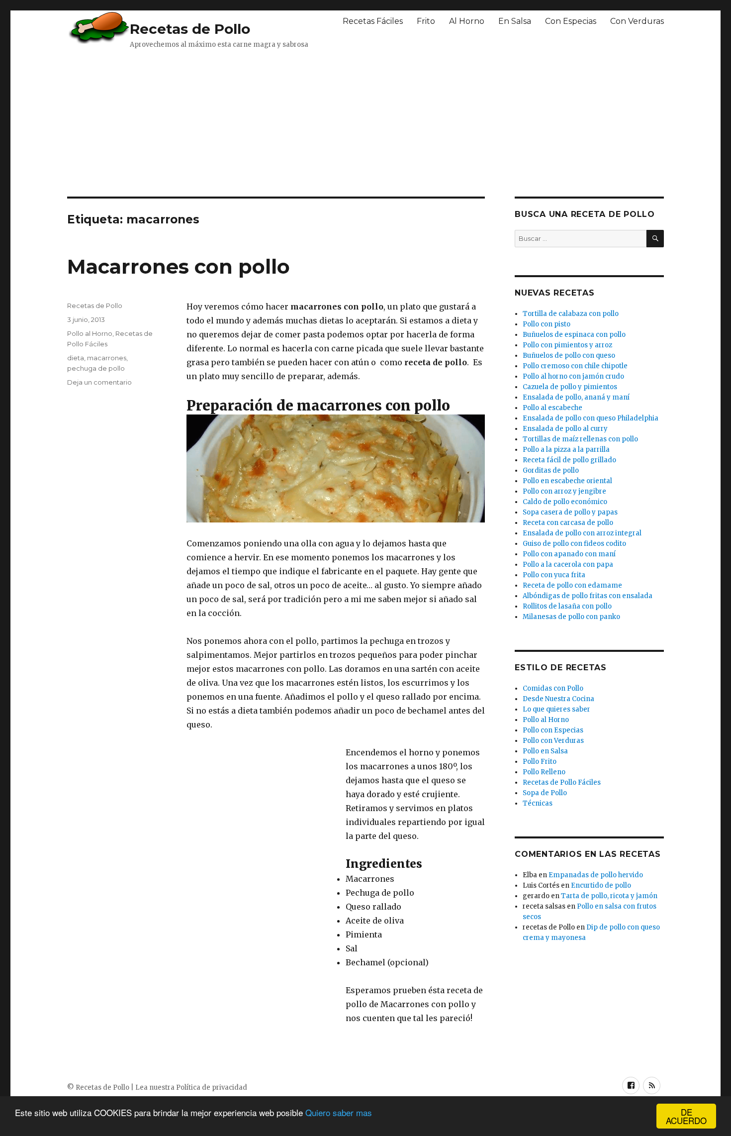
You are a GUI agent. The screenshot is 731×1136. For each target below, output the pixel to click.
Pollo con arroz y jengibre (564, 491)
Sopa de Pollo (545, 793)
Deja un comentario (99, 382)
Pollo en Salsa (545, 751)
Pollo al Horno (89, 333)
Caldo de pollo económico (565, 502)
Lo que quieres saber (556, 709)
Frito (426, 21)
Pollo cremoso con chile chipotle (575, 366)
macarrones (106, 358)
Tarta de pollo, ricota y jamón (609, 896)
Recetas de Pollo (190, 28)
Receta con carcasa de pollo (568, 522)
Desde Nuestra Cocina (558, 699)
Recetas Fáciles (373, 21)
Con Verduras (637, 21)
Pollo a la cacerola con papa (568, 564)
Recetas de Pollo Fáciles (562, 782)
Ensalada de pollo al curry (565, 428)
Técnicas (537, 803)
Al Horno (466, 21)
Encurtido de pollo (601, 885)
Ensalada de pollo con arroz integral (582, 533)
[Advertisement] (308, 122)
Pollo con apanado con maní (569, 554)
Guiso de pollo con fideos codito (574, 543)
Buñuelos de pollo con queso (569, 355)
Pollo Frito (539, 761)
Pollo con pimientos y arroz (567, 345)
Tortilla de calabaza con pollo (571, 314)
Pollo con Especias (553, 730)
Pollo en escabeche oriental (567, 481)
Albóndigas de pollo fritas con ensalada (587, 596)
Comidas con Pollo (553, 688)
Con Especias (570, 21)
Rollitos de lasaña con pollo (567, 606)
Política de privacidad (211, 1087)
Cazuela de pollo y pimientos (570, 387)
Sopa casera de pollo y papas (570, 512)
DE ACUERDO (686, 1116)
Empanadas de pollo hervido (595, 875)
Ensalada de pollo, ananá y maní (576, 397)
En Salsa (514, 21)
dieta (75, 358)
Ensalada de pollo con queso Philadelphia (590, 418)
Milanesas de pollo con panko (571, 617)
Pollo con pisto (546, 324)
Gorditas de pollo (551, 470)
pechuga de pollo (96, 368)
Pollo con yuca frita (554, 575)
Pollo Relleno (544, 772)
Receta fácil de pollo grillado (569, 460)
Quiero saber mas (338, 1112)
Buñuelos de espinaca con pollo (574, 334)
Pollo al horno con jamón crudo (573, 376)
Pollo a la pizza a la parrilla (566, 449)
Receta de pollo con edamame (572, 585)
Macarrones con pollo (178, 266)
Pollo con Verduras (553, 740)
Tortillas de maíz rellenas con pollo (580, 439)
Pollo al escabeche (552, 408)
